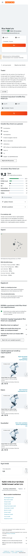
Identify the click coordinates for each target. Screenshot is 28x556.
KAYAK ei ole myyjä (7, 538)
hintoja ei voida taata (11, 533)
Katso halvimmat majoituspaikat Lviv (22, 390)
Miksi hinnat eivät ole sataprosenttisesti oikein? (12, 543)
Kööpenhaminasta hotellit (10, 506)
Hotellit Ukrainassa (6, 552)
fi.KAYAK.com (6, 551)
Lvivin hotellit (14, 552)
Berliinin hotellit (7, 510)
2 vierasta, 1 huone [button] (8, 41)
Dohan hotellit (7, 512)
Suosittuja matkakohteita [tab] (9, 488)
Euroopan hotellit (19, 551)
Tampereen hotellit (8, 514)
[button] (2, 2)
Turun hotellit (7, 516)
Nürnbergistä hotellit (9, 497)
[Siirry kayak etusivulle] (9, 2)
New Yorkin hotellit (8, 499)
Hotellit (12, 551)
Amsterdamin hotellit (9, 508)
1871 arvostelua (17, 31)
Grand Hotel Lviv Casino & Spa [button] (8, 377)
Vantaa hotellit (7, 501)
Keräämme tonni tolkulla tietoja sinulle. (12, 540)
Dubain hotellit (7, 504)
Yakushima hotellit (8, 518)
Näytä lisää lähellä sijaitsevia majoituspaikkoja (22, 358)
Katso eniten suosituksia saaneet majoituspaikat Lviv (21, 424)
